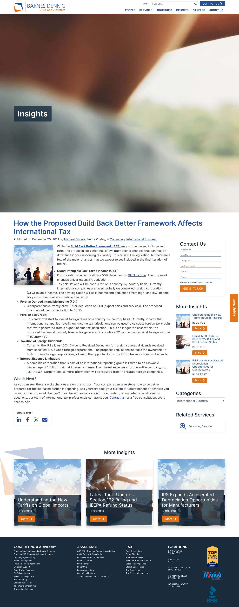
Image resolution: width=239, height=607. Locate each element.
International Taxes (134, 557)
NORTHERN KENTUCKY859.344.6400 (179, 568)
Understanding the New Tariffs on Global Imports (207, 316)
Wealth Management (23, 560)
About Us (216, 10)
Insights (182, 10)
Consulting (117, 239)
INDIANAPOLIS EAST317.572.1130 (177, 577)
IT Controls (82, 567)
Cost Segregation (134, 551)
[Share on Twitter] (37, 419)
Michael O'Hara (74, 239)
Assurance (87, 547)
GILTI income (137, 275)
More (198, 328)
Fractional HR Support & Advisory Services (33, 554)
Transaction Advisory (23, 589)
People (130, 10)
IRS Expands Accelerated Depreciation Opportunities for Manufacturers (207, 365)
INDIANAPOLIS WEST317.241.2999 (178, 585)
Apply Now (234, 308)
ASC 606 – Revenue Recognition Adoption (96, 551)
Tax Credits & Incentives (25, 586)
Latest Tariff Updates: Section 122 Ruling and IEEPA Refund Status (206, 339)
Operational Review (86, 573)
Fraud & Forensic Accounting (27, 563)
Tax (129, 547)
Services (145, 10)
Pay (145, 3)
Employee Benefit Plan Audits (90, 557)
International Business (141, 239)
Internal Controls (84, 560)
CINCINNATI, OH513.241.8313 (175, 552)
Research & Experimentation (138, 560)
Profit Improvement (22, 573)
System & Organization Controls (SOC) (94, 576)
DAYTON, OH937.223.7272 (174, 560)
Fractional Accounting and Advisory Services (34, 551)
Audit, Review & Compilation (90, 554)
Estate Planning (133, 554)
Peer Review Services (24, 570)
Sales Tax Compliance (24, 576)
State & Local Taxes (135, 567)
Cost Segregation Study (24, 557)
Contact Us (211, 3)
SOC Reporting (20, 579)
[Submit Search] (195, 3)
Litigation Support (22, 567)
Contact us (117, 397)
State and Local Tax (23, 582)
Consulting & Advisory (35, 547)
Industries (164, 10)
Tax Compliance (133, 570)
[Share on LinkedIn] (19, 419)
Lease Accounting (85, 570)
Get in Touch (193, 288)
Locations (177, 547)
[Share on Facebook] (28, 419)
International (83, 563)
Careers (199, 10)
